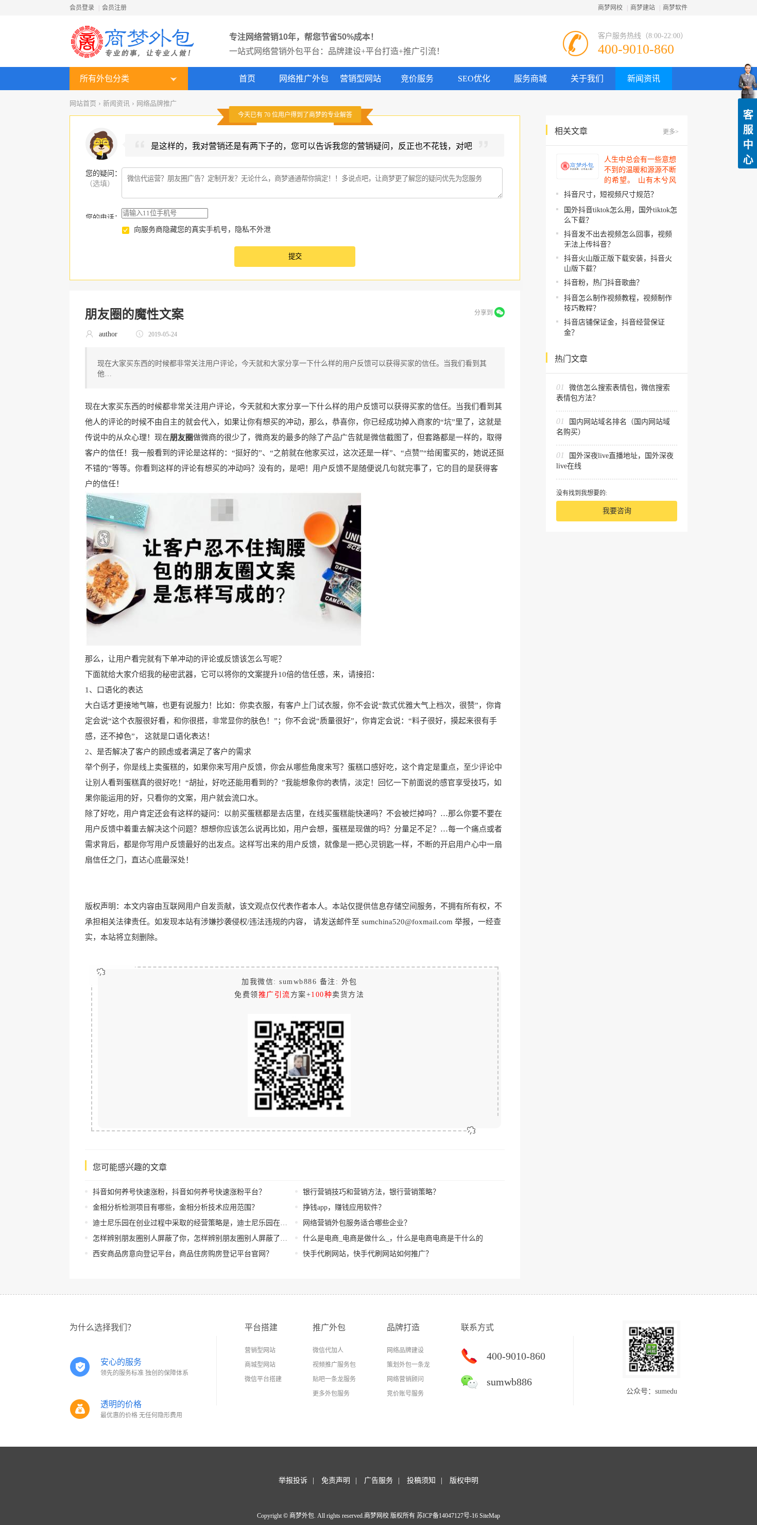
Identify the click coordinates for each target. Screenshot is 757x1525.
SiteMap (489, 1515)
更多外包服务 (331, 1393)
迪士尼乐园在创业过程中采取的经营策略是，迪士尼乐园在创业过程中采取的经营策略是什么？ (244, 1223)
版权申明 (464, 1480)
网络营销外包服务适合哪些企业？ (357, 1223)
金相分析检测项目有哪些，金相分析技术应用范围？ (176, 1207)
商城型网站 (260, 1364)
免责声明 (335, 1480)
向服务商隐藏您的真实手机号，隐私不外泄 (202, 229)
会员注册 (114, 7)
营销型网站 (360, 78)
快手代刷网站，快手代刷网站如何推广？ (368, 1254)
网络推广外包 (304, 78)
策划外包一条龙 (408, 1364)
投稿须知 (421, 1480)
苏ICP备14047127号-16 (447, 1515)
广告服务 (378, 1480)
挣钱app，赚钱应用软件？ (344, 1207)
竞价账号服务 (405, 1393)
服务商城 (530, 78)
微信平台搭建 (263, 1379)
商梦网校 (610, 7)
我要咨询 (617, 511)
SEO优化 (474, 78)
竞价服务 (417, 78)
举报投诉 (293, 1480)
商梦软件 (675, 7)
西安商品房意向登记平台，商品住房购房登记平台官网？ (183, 1254)
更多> (671, 131)
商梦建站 (642, 7)
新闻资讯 (643, 78)
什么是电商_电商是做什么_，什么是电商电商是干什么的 (393, 1238)
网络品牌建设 (405, 1350)
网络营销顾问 (405, 1379)
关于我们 (587, 78)
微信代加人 (328, 1350)
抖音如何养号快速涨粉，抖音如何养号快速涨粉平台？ (179, 1192)
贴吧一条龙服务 (334, 1379)
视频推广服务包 (334, 1364)
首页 (247, 78)
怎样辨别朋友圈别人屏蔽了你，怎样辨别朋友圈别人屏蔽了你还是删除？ (208, 1238)
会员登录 (82, 7)
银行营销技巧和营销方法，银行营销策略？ (371, 1192)
